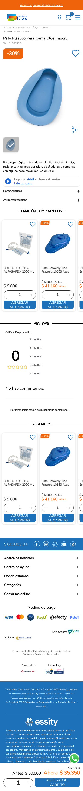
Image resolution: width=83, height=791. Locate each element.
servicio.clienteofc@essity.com (57, 698)
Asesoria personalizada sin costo (41, 5)
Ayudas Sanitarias (42, 27)
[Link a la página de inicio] (7, 27)
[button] (41, 191)
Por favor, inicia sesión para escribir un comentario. (39, 410)
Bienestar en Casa (22, 27)
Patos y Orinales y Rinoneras (18, 31)
